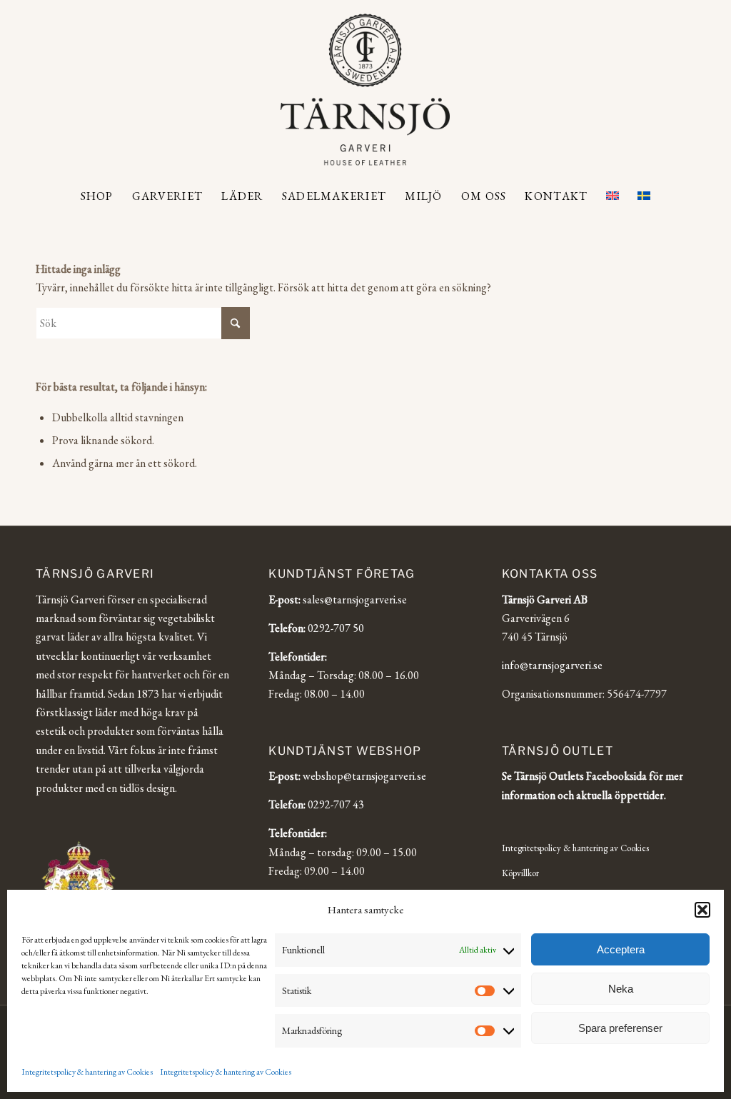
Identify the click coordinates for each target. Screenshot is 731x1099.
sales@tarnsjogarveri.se (355, 599)
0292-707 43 (336, 804)
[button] (702, 910)
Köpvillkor (520, 873)
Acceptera (621, 949)
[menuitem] (97, 196)
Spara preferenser (620, 1028)
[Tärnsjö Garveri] (365, 89)
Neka (620, 989)
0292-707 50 (336, 628)
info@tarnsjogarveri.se (552, 665)
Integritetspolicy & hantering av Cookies (87, 1072)
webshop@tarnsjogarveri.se (364, 775)
